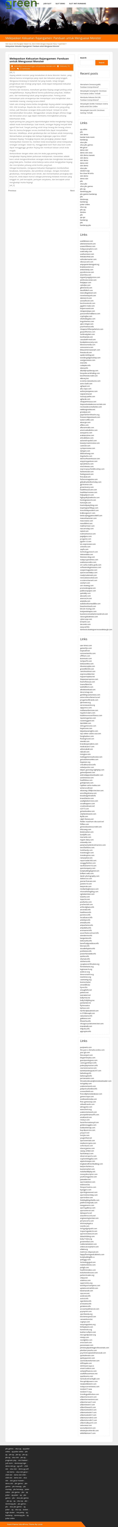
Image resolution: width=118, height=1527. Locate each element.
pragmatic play (10, 1460)
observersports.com (88, 1156)
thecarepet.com (86, 1055)
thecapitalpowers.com (89, 1381)
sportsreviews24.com (88, 1233)
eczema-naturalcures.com (90, 381)
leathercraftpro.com (88, 1332)
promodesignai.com (88, 588)
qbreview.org (85, 702)
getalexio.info (85, 1306)
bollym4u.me (85, 997)
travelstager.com (87, 852)
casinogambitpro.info (88, 1063)
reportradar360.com (88, 860)
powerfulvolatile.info (88, 953)
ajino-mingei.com (86, 324)
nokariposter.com (87, 767)
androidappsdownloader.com (91, 775)
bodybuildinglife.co (87, 1257)
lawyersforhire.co (87, 1166)
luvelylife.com (85, 834)
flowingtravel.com (87, 738)
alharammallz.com (87, 427)
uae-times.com (86, 645)
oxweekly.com (85, 842)
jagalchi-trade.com (87, 306)
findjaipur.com (85, 282)
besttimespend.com (88, 1316)
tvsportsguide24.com (88, 1231)
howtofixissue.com (87, 682)
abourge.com (85, 422)
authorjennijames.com (88, 391)
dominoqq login (20, 1463)
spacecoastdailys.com (88, 572)
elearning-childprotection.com (91, 790)
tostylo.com (84, 1135)
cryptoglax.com (86, 316)
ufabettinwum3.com (88, 1407)
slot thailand (22, 1460)
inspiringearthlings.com (89, 508)
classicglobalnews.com (89, 616)
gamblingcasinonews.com (90, 695)
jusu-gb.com (85, 1052)
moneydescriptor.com (88, 1174)
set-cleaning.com (86, 585)
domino (83, 212)
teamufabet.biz (86, 684)
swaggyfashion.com (88, 863)
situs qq (83, 207)
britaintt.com (85, 622)
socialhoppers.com (87, 803)
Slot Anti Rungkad (77, 3)
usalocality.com (86, 251)
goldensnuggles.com (88, 1125)
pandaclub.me (85, 1003)
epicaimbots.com (86, 464)
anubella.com (85, 601)
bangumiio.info (85, 938)
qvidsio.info (84, 956)
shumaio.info (85, 959)
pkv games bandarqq (88, 194)
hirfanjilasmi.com (86, 1327)
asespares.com (86, 432)
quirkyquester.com (87, 1358)
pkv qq (82, 189)
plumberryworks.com (88, 1350)
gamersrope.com (87, 1096)
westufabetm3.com (88, 1428)
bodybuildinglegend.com (89, 871)
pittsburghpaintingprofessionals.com (94, 1347)
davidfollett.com (86, 290)
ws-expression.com (88, 544)
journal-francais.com (88, 881)
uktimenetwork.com (88, 243)
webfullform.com (86, 687)
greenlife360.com (87, 669)
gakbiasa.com (85, 1018)
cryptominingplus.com (88, 1158)
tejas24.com (85, 899)
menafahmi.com (86, 523)
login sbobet (10, 1512)
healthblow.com (86, 780)
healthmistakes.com (88, 1270)
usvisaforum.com (86, 300)
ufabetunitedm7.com (88, 1412)
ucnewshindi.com (86, 1091)
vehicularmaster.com (88, 259)
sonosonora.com (86, 347)
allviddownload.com (87, 689)
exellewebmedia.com (88, 1099)
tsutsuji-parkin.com (87, 396)
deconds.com (85, 624)
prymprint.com (86, 1311)
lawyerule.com (85, 886)
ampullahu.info (85, 928)
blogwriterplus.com (87, 1057)
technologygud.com (88, 1262)
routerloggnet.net (87, 720)
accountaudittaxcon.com (89, 1309)
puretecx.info (85, 915)
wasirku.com (85, 897)
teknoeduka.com (86, 554)
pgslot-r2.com (85, 541)
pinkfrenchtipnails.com (88, 1202)
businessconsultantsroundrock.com (94, 614)
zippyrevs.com (86, 707)
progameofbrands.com (89, 700)
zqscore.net (85, 1293)
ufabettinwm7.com (87, 1404)
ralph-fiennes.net (87, 819)
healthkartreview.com (88, 492)
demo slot (84, 150)
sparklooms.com (86, 1376)
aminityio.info (85, 920)
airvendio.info (85, 909)
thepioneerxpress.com (89, 679)
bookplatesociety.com (88, 342)
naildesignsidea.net (87, 409)
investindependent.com (89, 510)
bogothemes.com (87, 321)
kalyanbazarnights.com (89, 731)
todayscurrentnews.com (89, 1386)
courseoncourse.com (88, 1068)
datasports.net (86, 1213)
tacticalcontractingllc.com (90, 1378)
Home (36, 3)
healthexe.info (85, 912)
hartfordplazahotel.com (89, 1010)
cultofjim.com (85, 285)
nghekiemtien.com (87, 894)
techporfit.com (86, 661)
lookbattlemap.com (87, 1127)
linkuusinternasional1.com (90, 350)
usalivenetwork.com (88, 1086)
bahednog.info (85, 1073)
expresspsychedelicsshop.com (92, 469)
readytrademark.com (88, 575)
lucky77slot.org (86, 1239)
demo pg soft (24, 1469)
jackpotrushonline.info (88, 1088)
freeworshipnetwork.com (90, 417)
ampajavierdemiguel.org (89, 264)
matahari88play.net (87, 1171)
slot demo (84, 134)
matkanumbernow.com (89, 710)
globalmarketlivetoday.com (90, 482)
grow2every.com (87, 487)
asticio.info (84, 1298)
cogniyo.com (85, 1322)
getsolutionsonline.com (89, 759)
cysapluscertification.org (89, 964)
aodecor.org (85, 972)
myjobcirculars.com (87, 713)
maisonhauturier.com (88, 518)
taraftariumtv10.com (88, 865)
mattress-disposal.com (89, 1252)
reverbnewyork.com (88, 295)
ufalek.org (84, 1249)
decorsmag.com (86, 692)
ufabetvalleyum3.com (88, 1423)
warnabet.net (85, 995)
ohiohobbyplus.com (87, 319)
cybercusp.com (86, 619)
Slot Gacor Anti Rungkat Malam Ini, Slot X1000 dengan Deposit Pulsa (31, 44)
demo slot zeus (86, 152)
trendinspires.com (87, 855)
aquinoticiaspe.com (87, 1161)
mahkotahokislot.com (88, 1244)
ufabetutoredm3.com (88, 1417)
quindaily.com (85, 593)
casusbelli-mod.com (88, 339)
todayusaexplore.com (88, 249)
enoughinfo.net (86, 990)
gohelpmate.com (86, 783)
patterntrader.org (87, 1275)
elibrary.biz (84, 378)
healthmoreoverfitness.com (91, 715)
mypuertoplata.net (87, 676)
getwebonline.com (87, 811)
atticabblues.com (86, 438)
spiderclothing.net (87, 355)
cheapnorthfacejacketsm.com (91, 329)
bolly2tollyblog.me (87, 1000)
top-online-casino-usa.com (90, 733)
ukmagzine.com (86, 1107)
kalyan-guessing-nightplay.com (92, 770)
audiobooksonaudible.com (90, 603)
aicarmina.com (85, 275)
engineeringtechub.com (89, 1218)
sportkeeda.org (86, 1314)
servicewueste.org (87, 705)
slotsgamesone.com (88, 726)
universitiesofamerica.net (90, 697)
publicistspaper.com (88, 590)
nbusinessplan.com (87, 666)
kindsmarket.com (86, 832)
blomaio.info (85, 946)
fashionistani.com (87, 471)
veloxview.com (86, 1425)
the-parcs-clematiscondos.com (92, 1050)
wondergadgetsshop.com (90, 357)
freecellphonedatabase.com (91, 1094)
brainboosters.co (87, 267)
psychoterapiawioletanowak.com (93, 1353)
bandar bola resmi (87, 137)
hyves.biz (83, 987)
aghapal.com (85, 386)
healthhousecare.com (88, 489)
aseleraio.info (85, 1296)
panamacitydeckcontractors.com (93, 845)
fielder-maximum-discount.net (92, 821)
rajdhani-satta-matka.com (90, 785)
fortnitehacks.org (87, 966)
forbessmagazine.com (89, 479)
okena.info (84, 368)
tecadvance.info (86, 917)
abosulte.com (85, 596)
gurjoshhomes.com (87, 332)
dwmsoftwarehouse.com (90, 458)
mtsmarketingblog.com (89, 891)
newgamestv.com (87, 1205)
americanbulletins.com (88, 430)
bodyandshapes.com (88, 611)
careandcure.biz (86, 1319)
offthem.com (85, 656)
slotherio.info (85, 961)
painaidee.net (85, 1179)
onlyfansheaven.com (88, 814)
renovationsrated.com (89, 577)
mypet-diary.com (87, 840)
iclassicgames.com (87, 1148)
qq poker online (17, 1451)
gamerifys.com (86, 648)
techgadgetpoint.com (88, 1228)
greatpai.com (85, 412)
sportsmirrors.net (87, 1210)
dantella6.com (85, 723)
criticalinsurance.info (88, 764)
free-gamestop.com (88, 1101)
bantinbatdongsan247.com (90, 1070)
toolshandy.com (86, 850)
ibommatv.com (86, 658)
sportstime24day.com (89, 1195)
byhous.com (85, 1008)
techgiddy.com (86, 1083)
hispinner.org (85, 762)
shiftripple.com (86, 1363)
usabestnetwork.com (88, 1112)
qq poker (15, 1495)
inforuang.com (85, 829)
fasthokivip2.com (86, 1153)
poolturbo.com (86, 902)
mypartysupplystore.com (90, 277)
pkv (81, 132)
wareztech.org (86, 1109)
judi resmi (9, 1463)
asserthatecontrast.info (89, 933)
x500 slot (8, 1475)
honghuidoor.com (87, 736)
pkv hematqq (18, 1489)
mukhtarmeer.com (87, 526)
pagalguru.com (86, 536)
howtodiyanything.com (89, 505)
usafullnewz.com (86, 241)
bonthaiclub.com (86, 337)
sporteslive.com (86, 1197)
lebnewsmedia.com (87, 344)
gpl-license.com (86, 484)
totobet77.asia (86, 1389)
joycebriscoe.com (87, 272)
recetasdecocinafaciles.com (91, 407)
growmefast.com (87, 1241)
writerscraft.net (86, 788)
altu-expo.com (85, 389)
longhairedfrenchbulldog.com (91, 1164)
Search (83, 58)
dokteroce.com (86, 878)
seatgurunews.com (87, 360)
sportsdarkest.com (87, 1182)
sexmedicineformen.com (89, 1360)
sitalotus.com (85, 1280)
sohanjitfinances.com (88, 1371)
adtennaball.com (86, 749)
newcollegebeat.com (88, 293)
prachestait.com (86, 904)
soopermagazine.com (88, 570)
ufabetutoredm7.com (88, 1420)
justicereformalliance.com (90, 313)
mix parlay (20, 1512)
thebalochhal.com (87, 256)
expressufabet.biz (87, 674)
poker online (85, 204)
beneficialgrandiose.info (89, 943)
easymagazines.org (88, 1324)
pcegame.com (85, 539)
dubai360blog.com (87, 1236)
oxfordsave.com (86, 1145)
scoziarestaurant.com (88, 580)
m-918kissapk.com (87, 1013)
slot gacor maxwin (17, 1480)
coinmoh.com (85, 445)
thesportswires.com (88, 1187)
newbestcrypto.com (88, 1143)
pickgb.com (84, 1267)
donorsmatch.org (87, 974)
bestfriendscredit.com (89, 375)
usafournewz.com (87, 254)
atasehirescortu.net (88, 1215)
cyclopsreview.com (87, 448)
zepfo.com (84, 549)
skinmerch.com (86, 298)
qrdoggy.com (85, 1259)
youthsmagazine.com (88, 1177)
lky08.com (84, 816)
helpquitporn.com (87, 495)
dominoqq (84, 199)
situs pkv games (86, 145)
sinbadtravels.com (87, 1104)
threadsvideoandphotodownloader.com (95, 1081)
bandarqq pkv (85, 225)
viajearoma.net (86, 394)
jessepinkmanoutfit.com (89, 1114)
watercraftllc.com (87, 420)
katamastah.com (86, 1290)
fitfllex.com (84, 824)
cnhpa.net (84, 1278)
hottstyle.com (85, 502)
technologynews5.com (89, 552)
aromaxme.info (86, 930)
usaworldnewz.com (87, 246)
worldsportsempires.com (90, 1285)
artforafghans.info (87, 907)
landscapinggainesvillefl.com (91, 515)
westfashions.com (87, 847)
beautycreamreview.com (90, 443)
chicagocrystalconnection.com (91, 1023)
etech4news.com (87, 466)
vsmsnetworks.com (88, 653)
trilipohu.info (85, 1029)
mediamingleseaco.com (89, 889)
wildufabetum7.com (88, 1433)
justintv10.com (86, 884)
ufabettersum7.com (88, 1402)
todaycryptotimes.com (89, 559)
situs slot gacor (22, 1472)
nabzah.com (84, 751)
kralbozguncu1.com (87, 513)
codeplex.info (85, 365)
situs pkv (83, 142)
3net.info (83, 363)
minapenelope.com (87, 311)
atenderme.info (86, 935)
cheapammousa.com (88, 401)
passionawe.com (86, 1345)
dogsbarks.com (86, 456)
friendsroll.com (86, 352)
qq (21, 1495)
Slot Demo (60, 3)
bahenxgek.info (86, 1076)
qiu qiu (82, 217)
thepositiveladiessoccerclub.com (93, 404)
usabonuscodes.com (88, 562)
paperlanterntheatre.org (89, 414)
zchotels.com (85, 546)
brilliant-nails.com (87, 873)
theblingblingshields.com (89, 1200)
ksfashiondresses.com (89, 1272)
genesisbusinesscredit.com (91, 827)
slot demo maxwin (87, 155)
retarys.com (85, 1120)
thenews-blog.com (87, 557)
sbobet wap (85, 171)
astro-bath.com (86, 383)
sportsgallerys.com (87, 1208)
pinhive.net (84, 992)
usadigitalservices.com (89, 801)
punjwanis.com (86, 1047)
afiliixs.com (84, 425)
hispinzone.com (86, 728)
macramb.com (85, 837)
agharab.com (85, 399)
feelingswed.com (86, 474)
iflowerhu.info (85, 1021)
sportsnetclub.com (87, 1140)
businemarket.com (87, 1169)
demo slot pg (10, 1466)
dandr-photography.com (89, 876)
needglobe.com (86, 1340)
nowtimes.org (85, 977)
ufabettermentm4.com (89, 1399)
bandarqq (84, 139)
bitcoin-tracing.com (87, 609)
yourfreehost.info (87, 326)
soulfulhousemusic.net (88, 1373)
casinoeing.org (85, 979)
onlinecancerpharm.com (89, 1246)
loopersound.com (87, 308)
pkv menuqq (16, 1486)
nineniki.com (84, 741)
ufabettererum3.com (88, 1397)
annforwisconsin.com (88, 280)
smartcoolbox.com (87, 1368)
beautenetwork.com (88, 606)
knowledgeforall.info (88, 795)
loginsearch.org (86, 969)
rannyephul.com (86, 858)
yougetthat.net (86, 1138)
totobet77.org (85, 1392)
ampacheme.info (86, 925)
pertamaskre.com (87, 1078)
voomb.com (84, 1226)
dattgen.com (85, 451)
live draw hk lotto (87, 173)
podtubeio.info (85, 951)
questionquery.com (87, 868)
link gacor (83, 147)
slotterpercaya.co (87, 1366)
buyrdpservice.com (87, 1130)
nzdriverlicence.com (88, 534)
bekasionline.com (86, 663)
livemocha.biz (85, 982)
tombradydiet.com (87, 334)
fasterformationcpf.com (89, 1122)
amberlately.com (86, 269)
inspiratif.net (85, 650)
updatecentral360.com (89, 1288)
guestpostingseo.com (88, 1060)
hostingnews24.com (88, 500)
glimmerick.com (86, 287)
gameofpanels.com (87, 772)
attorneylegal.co (86, 1223)
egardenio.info (85, 1301)
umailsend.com (86, 1117)
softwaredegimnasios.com (90, 567)
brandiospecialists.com (89, 744)
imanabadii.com (86, 1026)
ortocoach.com (86, 1342)
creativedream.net (87, 806)
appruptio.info (85, 1031)
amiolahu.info (85, 922)
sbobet (25, 1509)
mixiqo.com (84, 1337)
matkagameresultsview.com (91, 757)
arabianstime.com (87, 435)
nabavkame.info (86, 1016)
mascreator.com (86, 521)
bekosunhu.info (86, 940)
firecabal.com (85, 477)
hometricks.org (86, 1329)
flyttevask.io (85, 1005)
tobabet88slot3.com (88, 1384)
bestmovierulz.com (87, 303)
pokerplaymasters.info (89, 1065)
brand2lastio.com (87, 798)
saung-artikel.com (87, 1151)
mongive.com (85, 754)
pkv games (9, 1449)
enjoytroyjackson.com (88, 461)
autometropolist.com (88, 440)
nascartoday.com (87, 528)
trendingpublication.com (89, 1394)
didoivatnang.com (87, 453)
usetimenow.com (87, 777)
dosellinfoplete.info (87, 948)
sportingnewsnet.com (88, 1192)
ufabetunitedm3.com (88, 1410)
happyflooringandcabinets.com (92, 1254)
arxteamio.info (85, 1303)
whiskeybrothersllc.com (89, 1430)
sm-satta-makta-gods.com (90, 565)
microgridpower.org (88, 1335)
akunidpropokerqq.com (89, 370)
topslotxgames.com (88, 718)
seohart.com (85, 583)
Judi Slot (47, 3)
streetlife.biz (85, 985)
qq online (83, 129)
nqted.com (84, 531)
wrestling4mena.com (88, 793)
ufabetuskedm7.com (88, 1415)
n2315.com (84, 808)
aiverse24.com (86, 598)
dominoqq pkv (85, 191)
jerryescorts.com (87, 1221)
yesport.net (84, 1133)
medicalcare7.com (87, 746)
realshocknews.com (88, 1265)
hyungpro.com (85, 1190)
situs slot (15, 1457)
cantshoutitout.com (87, 671)
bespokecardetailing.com (90, 373)
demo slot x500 (20, 1475)
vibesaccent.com (86, 262)
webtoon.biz (85, 1184)
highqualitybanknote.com (90, 497)
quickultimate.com (87, 1355)
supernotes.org (86, 1283)
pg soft (19, 1466)
